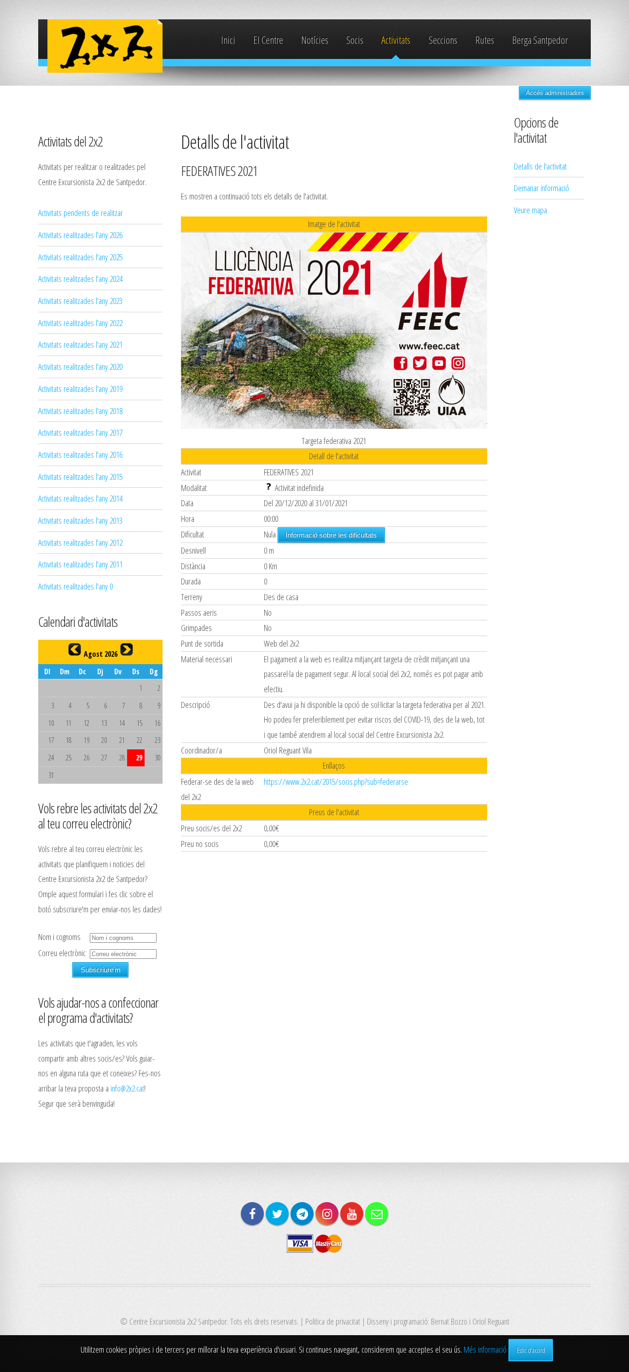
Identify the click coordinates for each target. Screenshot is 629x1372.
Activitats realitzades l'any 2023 (80, 300)
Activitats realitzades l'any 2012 (80, 542)
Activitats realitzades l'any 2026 (80, 234)
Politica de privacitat (332, 1321)
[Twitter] (277, 1213)
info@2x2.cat (127, 1088)
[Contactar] (376, 1213)
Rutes (484, 40)
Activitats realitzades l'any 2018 (80, 410)
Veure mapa (530, 210)
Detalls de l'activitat (540, 166)
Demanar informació (541, 187)
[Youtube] (351, 1213)
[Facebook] (252, 1213)
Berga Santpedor (540, 40)
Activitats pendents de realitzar (80, 212)
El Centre (268, 40)
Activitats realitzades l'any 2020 (80, 366)
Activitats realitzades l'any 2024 (80, 278)
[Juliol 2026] (74, 649)
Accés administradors (555, 92)
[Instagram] (326, 1213)
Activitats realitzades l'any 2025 (80, 257)
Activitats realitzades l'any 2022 (80, 322)
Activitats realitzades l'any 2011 (80, 564)
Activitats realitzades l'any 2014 (80, 498)
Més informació (485, 1349)
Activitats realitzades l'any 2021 (80, 344)
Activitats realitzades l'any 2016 (80, 454)
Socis (354, 40)
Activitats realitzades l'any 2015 (80, 476)
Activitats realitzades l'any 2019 (80, 388)
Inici (228, 40)
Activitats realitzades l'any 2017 (80, 432)
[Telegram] (302, 1213)
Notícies (314, 40)
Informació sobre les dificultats (331, 535)
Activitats (395, 40)
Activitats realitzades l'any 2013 (80, 520)
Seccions (443, 40)
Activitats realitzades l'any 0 (75, 586)
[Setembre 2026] (126, 649)
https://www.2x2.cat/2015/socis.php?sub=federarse (336, 781)
